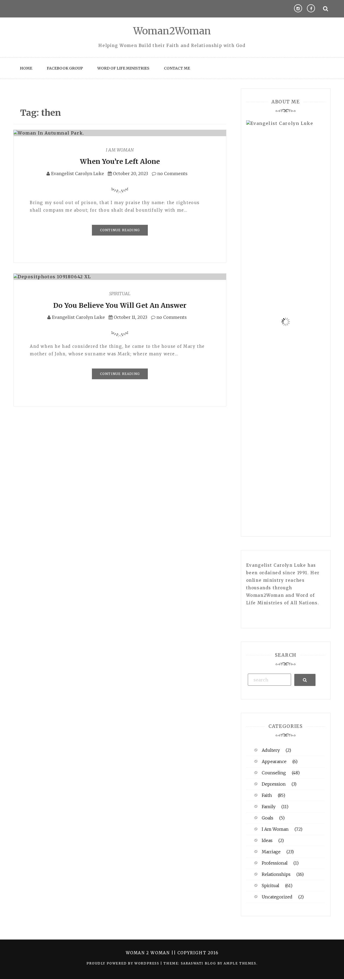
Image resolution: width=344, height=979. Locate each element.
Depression (274, 784)
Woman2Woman (172, 31)
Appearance (274, 761)
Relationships (276, 874)
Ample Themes (240, 963)
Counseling (274, 772)
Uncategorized (277, 896)
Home (26, 68)
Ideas (267, 840)
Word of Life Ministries (123, 68)
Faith (267, 795)
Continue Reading (120, 230)
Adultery (271, 750)
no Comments (172, 173)
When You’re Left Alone (120, 161)
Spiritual (119, 293)
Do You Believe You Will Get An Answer (120, 305)
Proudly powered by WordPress (123, 963)
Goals (267, 818)
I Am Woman (120, 150)
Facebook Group (65, 68)
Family (268, 806)
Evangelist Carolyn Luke (77, 173)
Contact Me (177, 68)
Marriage (271, 851)
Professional (275, 863)
